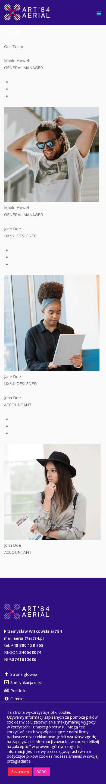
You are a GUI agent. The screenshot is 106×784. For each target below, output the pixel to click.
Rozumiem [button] (20, 771)
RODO (42, 771)
